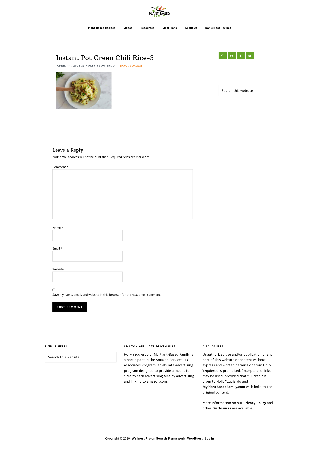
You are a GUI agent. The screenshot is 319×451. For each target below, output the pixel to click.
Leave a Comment (131, 65)
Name (57, 228)
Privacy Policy (254, 403)
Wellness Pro (141, 438)
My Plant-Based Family (159, 11)
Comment (60, 167)
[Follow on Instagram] (232, 55)
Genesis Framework (170, 438)
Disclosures (221, 408)
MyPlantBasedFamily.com (224, 386)
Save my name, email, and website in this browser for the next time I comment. (106, 295)
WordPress (195, 438)
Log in (209, 438)
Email (57, 248)
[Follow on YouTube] (250, 55)
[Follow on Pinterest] (223, 55)
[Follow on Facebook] (241, 55)
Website (58, 269)
